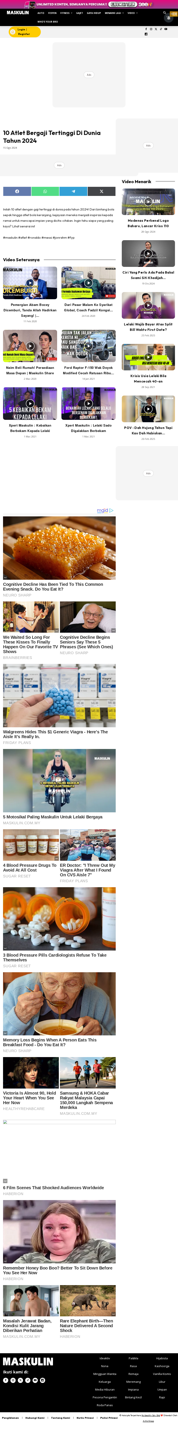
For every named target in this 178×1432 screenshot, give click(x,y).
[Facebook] (146, 29)
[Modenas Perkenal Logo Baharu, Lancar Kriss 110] (148, 202)
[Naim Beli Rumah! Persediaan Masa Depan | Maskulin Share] (30, 346)
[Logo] (18, 12)
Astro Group (148, 1421)
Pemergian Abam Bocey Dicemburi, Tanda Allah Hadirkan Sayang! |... (30, 310)
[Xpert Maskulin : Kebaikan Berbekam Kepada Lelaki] (30, 403)
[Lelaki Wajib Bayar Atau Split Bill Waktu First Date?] (148, 305)
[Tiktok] (160, 29)
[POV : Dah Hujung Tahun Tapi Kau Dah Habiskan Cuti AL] (148, 409)
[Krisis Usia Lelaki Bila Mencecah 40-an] (148, 357)
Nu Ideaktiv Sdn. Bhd (151, 1415)
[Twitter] (155, 29)
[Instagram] (150, 29)
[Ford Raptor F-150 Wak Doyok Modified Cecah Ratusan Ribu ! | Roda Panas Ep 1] (88, 346)
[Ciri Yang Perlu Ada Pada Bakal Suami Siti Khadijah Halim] (148, 253)
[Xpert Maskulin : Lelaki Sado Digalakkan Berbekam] (88, 403)
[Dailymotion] (146, 34)
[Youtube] (165, 29)
